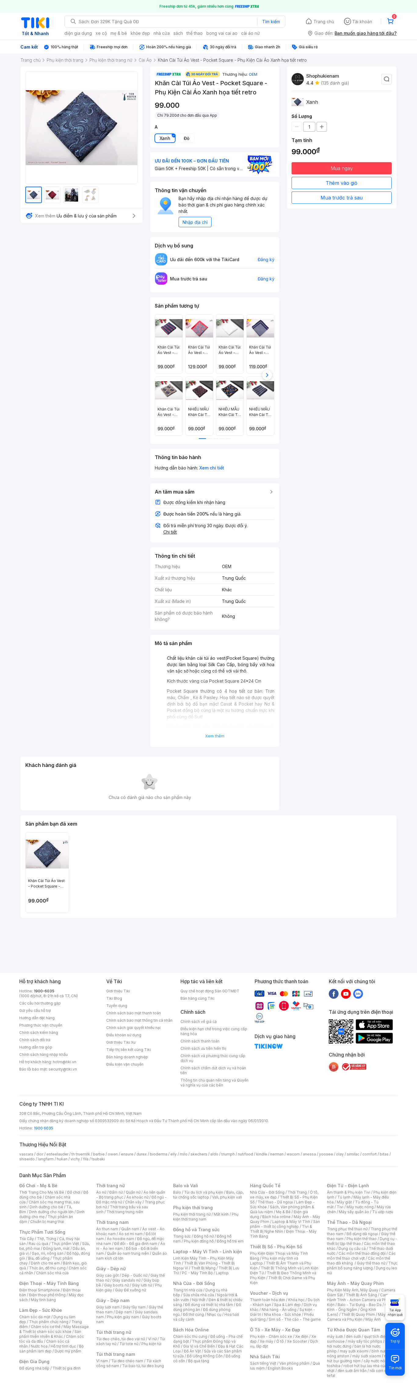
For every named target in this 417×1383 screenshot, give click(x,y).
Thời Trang (297, 1192)
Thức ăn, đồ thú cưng (47, 1268)
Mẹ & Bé (283, 1212)
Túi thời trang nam (115, 1354)
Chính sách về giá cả (198, 1021)
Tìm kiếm (271, 21)
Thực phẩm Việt (65, 1243)
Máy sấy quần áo (354, 1212)
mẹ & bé (119, 33)
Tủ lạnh (343, 1197)
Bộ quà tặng (198, 1361)
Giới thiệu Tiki (118, 991)
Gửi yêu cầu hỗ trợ (35, 1010)
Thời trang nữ (110, 1185)
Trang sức (182, 1236)
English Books (280, 1368)
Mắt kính (221, 1214)
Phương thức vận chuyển (40, 1025)
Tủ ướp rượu (382, 1212)
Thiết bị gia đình (67, 1368)
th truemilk (80, 1154)
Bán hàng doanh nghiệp (127, 1057)
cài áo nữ (250, 33)
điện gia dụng (78, 33)
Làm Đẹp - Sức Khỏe (40, 1310)
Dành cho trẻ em (45, 1263)
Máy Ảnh (373, 1319)
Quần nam (130, 1229)
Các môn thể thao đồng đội (362, 1253)
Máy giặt (344, 1202)
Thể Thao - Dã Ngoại (349, 1222)
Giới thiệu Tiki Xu (121, 1042)
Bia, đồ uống (38, 1258)
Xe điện (301, 1336)
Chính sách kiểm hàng (38, 1032)
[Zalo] (358, 993)
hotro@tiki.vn (64, 1062)
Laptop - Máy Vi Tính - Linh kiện (207, 1251)
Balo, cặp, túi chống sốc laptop (208, 1194)
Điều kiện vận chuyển (124, 1064)
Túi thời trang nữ (113, 1332)
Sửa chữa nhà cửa (198, 1295)
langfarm (46, 1159)
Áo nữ (101, 1192)
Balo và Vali (185, 1185)
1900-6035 (44, 991)
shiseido (27, 1159)
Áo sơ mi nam (131, 1234)
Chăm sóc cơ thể (45, 1326)
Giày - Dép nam (112, 1300)
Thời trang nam (112, 1222)
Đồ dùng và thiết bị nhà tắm (209, 1304)
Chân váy (133, 1202)
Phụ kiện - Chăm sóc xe (271, 1336)
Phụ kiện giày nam (123, 1317)
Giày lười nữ (142, 1285)
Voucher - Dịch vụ (269, 1293)
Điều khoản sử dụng (123, 1035)
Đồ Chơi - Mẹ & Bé (38, 1185)
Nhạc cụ (214, 1314)
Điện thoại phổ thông (47, 1295)
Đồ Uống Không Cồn (205, 1356)
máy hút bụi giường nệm (359, 1358)
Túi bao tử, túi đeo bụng (143, 1365)
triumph (228, 1154)
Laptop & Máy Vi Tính (291, 1221)
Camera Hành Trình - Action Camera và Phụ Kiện (360, 1300)
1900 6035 (43, 1128)
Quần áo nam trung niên (128, 1253)
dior (39, 1154)
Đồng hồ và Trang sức (196, 1229)
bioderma (158, 1154)
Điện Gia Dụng (34, 1361)
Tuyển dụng (116, 1005)
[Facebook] (334, 993)
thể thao (195, 33)
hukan (62, 1159)
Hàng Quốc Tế (265, 1185)
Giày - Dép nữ (111, 1268)
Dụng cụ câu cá (352, 1248)
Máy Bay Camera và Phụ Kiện (360, 1317)
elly (173, 1154)
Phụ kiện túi (151, 1343)
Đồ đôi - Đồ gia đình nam (135, 1243)
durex (141, 1154)
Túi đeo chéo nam (127, 1361)
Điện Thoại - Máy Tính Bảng (49, 1283)
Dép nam (124, 1312)
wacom (293, 1154)
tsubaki (98, 1159)
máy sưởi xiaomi (366, 1356)
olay (340, 1154)
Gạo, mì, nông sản (47, 1253)
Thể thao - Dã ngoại (275, 1202)
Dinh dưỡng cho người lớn (51, 1212)
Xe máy (266, 1341)
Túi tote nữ (128, 1343)
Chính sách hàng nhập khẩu (43, 1054)
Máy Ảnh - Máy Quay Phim (355, 1283)
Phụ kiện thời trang (193, 1207)
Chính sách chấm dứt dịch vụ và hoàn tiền (213, 1070)
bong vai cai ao (222, 33)
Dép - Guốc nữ (134, 1275)
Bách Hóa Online (191, 1329)
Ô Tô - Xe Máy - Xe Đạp (275, 1329)
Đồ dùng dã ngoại (362, 1234)
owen (113, 1154)
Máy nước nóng (360, 1207)
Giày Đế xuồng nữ (130, 1290)
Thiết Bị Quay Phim (358, 1314)
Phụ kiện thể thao (361, 1238)
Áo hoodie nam (120, 1238)
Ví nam (102, 1361)
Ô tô (280, 1341)
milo (183, 1154)
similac (353, 1154)
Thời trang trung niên (125, 1212)
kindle (261, 1154)
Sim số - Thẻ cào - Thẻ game (295, 1319)
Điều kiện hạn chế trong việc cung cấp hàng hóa (213, 1031)
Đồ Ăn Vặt (192, 1351)
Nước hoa (39, 1346)
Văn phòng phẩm (294, 1363)
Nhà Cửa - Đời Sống (194, 1283)
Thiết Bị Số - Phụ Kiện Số (276, 1246)
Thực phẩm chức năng (48, 1321)
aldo (214, 1154)
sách (178, 33)
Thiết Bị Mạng (203, 1268)
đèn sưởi (353, 1336)
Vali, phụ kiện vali (227, 1197)
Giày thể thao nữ (371, 1263)
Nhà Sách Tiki (265, 1356)
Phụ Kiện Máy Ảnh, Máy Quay (352, 1290)
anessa (309, 1154)
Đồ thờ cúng (193, 1314)
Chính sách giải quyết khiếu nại (133, 1027)
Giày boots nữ (116, 1285)
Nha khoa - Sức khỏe (282, 1314)
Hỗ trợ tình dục (63, 1346)
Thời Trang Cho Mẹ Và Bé (41, 1192)
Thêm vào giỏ (341, 183)
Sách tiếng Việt (263, 1363)
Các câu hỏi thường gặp (40, 1003)
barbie (99, 1154)
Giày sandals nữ (126, 1280)
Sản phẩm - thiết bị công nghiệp (285, 1224)
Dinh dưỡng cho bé (46, 1207)
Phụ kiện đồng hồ (199, 1241)
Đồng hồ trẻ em (230, 1241)
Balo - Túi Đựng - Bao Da (360, 1304)
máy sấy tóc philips (365, 1341)
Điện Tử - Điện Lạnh (348, 1185)
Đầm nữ (116, 1192)
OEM (253, 74)
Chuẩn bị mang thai (47, 1221)
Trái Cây (26, 1238)
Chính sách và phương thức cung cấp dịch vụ (212, 1058)
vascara (26, 1154)
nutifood (245, 1154)
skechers (198, 1154)
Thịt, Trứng (46, 1238)
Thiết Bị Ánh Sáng (361, 1295)
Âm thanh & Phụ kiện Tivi (348, 1192)
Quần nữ (133, 1192)
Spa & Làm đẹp (287, 1304)
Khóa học (296, 1299)
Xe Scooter (297, 1341)
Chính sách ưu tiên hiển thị (203, 1048)
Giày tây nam (134, 1307)
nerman (277, 1154)
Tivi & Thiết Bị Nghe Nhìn (281, 1229)
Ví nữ (152, 1339)
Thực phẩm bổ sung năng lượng (362, 1265)
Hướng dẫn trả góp (35, 1047)
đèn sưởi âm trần (352, 1370)
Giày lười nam (108, 1307)
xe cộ (101, 33)
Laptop (222, 1273)
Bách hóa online (276, 1216)
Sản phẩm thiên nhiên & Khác (50, 1334)
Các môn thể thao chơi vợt (361, 1256)
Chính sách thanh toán (199, 1041)
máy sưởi (335, 1336)
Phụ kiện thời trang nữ (192, 1214)
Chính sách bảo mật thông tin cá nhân (139, 1020)
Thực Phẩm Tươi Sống (42, 1232)
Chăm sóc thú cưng (190, 1336)
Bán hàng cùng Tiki (197, 998)
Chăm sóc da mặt (34, 1317)
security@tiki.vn (63, 1069)
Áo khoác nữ (137, 1197)
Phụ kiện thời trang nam (205, 1216)
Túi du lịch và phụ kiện (203, 1192)
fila (86, 1159)
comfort (369, 1154)
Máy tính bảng (43, 1299)
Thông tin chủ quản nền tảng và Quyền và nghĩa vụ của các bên (214, 1082)
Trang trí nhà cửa (187, 1290)
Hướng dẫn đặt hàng (37, 1018)
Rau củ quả (38, 1243)
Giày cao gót (107, 1275)
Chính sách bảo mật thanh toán (133, 1013)
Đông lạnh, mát (56, 1248)
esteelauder (57, 1154)
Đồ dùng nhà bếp (34, 1368)
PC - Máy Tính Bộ (197, 1273)
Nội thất (198, 1299)
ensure (127, 1154)
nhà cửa (162, 33)
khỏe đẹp (140, 33)
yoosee (326, 1154)
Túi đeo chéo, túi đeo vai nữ (120, 1339)
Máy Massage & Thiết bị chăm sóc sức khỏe (54, 1329)
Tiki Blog (114, 998)
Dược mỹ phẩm (68, 1351)
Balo (177, 1192)
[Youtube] (346, 993)
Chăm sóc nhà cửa (52, 1273)
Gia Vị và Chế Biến (199, 1346)
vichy (75, 1159)
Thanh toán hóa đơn (267, 1299)
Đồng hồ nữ (204, 1236)
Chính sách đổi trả (34, 1040)
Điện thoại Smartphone (39, 1290)
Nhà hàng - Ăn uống (279, 1309)
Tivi (340, 1207)
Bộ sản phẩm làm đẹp (51, 1348)
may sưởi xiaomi (354, 1351)
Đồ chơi (73, 1192)
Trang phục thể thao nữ (347, 1229)
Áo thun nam (107, 1229)
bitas (384, 1154)
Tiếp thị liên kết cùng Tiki (128, 1049)
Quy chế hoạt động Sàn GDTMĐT (209, 991)
